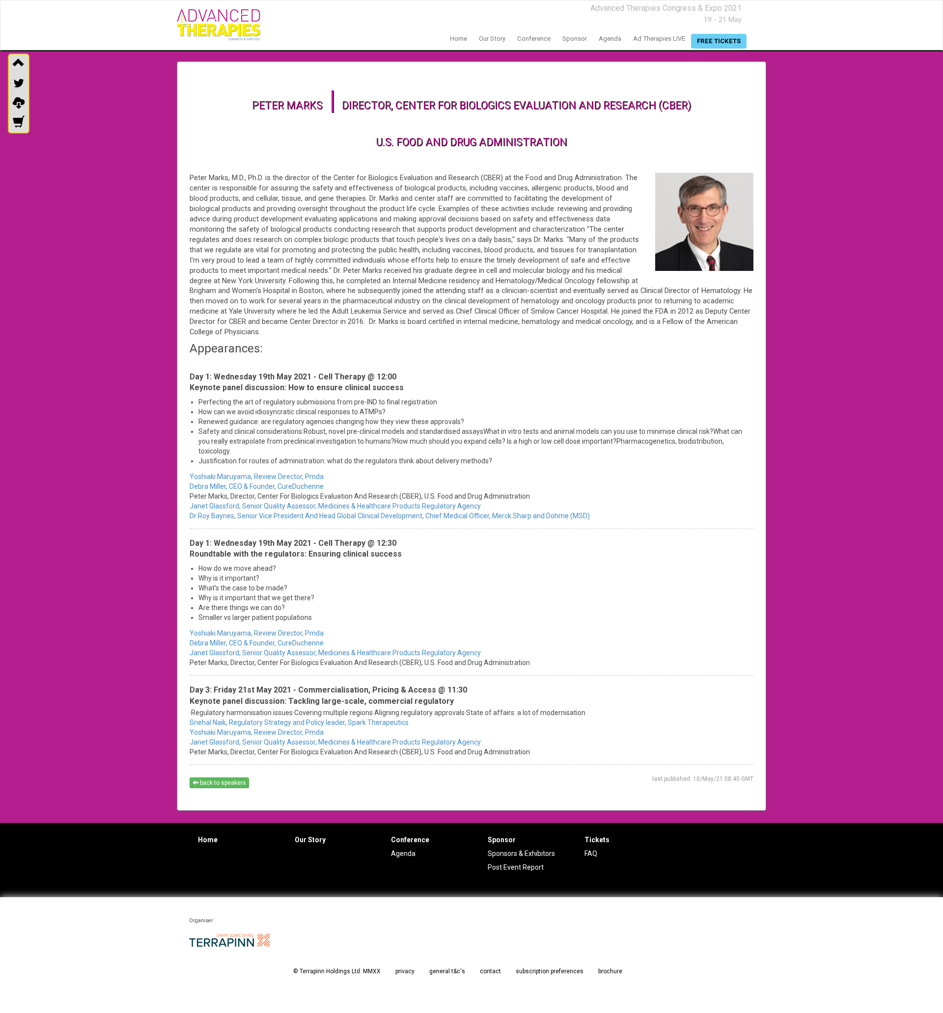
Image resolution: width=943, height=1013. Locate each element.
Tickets (597, 840)
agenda (610, 38)
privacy (405, 971)
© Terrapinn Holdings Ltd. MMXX (337, 971)
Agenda (403, 853)
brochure (610, 971)
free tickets (719, 41)
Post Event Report (516, 867)
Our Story (310, 840)
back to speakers (222, 782)
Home (208, 840)
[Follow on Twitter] (18, 83)
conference (534, 38)
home (458, 38)
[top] (18, 63)
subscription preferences (549, 971)
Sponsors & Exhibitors (521, 853)
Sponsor (502, 840)
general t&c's (447, 971)
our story (492, 38)
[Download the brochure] (18, 103)
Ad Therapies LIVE (659, 38)
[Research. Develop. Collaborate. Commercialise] (218, 25)
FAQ (590, 853)
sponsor (574, 38)
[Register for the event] (18, 123)
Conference (410, 840)
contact (490, 971)
